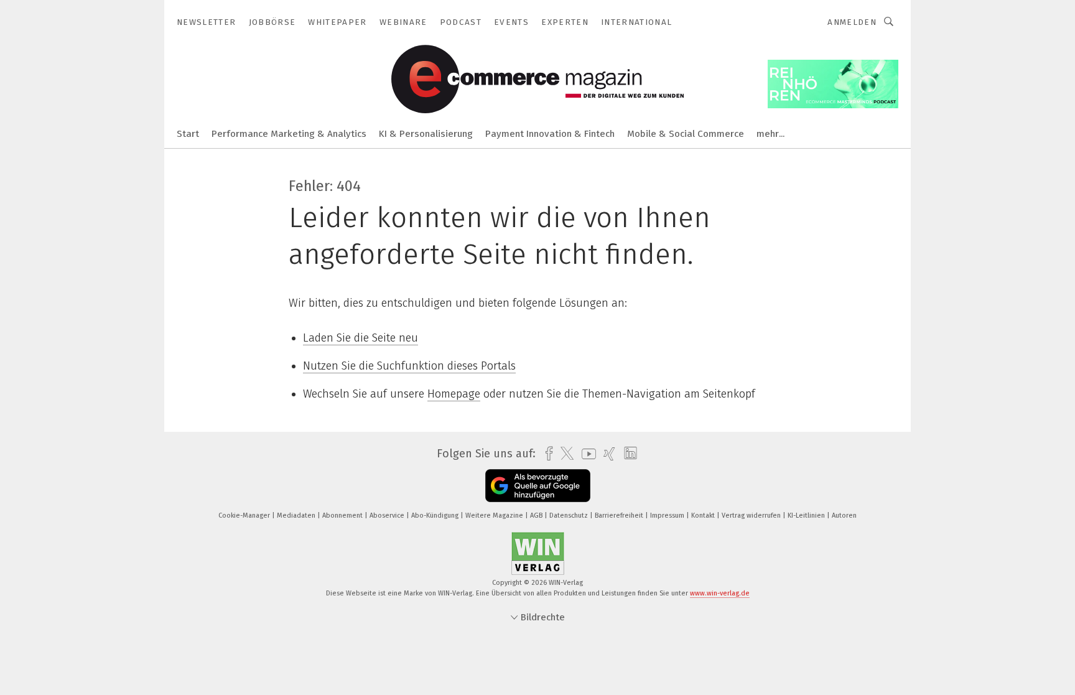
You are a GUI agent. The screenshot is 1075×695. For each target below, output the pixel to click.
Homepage (453, 394)
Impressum (668, 515)
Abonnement (343, 515)
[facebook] (545, 454)
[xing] (606, 454)
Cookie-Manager (245, 515)
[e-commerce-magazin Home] (188, 132)
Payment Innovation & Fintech (550, 133)
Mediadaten (297, 515)
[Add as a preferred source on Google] (537, 485)
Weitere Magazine (495, 515)
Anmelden (852, 22)
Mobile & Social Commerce (685, 133)
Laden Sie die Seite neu (360, 338)
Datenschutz (569, 515)
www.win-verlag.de (720, 593)
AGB (537, 515)
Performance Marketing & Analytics (289, 133)
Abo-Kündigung (435, 515)
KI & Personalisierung (426, 133)
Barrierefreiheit (620, 515)
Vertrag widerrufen (752, 515)
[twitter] (563, 453)
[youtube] (585, 454)
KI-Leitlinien (807, 515)
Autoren (844, 515)
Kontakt (704, 515)
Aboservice (388, 515)
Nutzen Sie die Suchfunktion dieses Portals (409, 366)
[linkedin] (627, 453)
